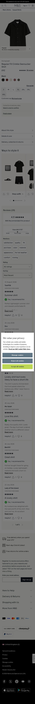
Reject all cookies (17, 361)
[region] (17, 352)
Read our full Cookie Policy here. (19, 349)
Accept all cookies (17, 366)
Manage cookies (17, 355)
